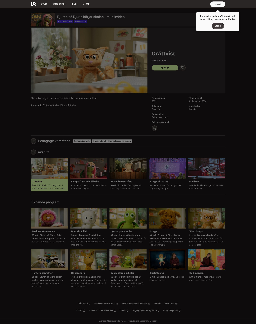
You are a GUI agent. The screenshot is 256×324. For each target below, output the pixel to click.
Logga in (217, 4)
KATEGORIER (58, 4)
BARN (74, 4)
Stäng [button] (218, 26)
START (44, 4)
